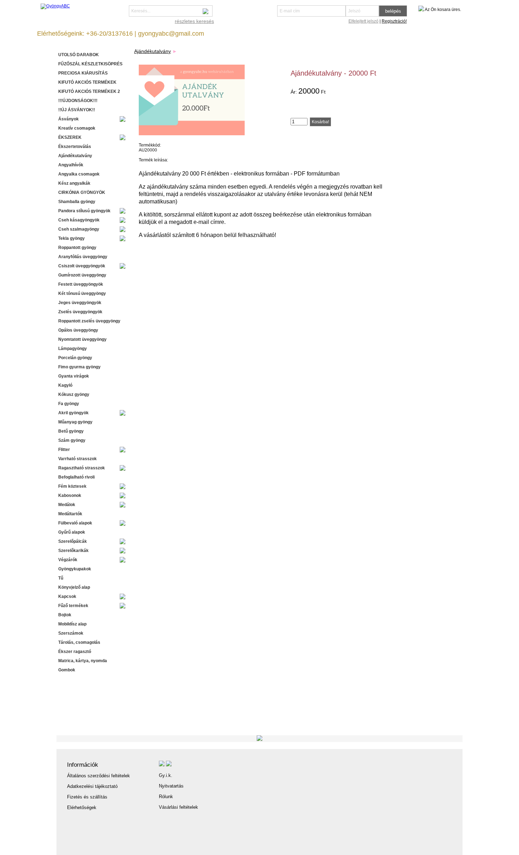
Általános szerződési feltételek (98, 775)
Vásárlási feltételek (178, 807)
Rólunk (166, 796)
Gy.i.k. (165, 775)
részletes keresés (194, 21)
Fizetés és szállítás (87, 797)
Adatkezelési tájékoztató (92, 786)
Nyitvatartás (171, 786)
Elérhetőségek (81, 807)
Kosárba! (320, 121)
